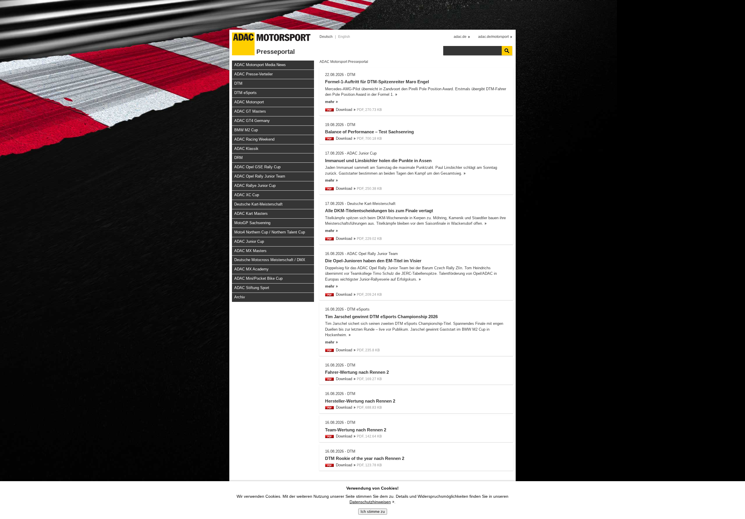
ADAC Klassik (246, 148)
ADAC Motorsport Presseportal (344, 62)
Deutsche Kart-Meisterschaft (258, 204)
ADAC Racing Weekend (254, 139)
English (344, 37)
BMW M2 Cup (246, 130)
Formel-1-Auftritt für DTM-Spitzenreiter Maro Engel (377, 81)
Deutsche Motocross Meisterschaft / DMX (269, 260)
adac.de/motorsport (493, 37)
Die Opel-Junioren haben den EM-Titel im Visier (373, 260)
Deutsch (326, 37)
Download (344, 109)
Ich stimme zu (373, 511)
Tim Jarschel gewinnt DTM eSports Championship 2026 (381, 316)
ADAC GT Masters (250, 111)
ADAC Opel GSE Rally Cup (257, 167)
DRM (238, 157)
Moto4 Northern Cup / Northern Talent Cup (269, 232)
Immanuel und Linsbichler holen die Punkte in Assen (378, 160)
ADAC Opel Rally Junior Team (259, 176)
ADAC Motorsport (249, 102)
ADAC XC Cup (246, 195)
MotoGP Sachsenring (252, 223)
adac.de (460, 37)
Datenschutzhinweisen (370, 501)
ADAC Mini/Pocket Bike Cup (258, 278)
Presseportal (275, 51)
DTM (238, 83)
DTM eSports (245, 93)
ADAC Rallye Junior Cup (255, 185)
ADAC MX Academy (251, 269)
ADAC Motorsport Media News (260, 65)
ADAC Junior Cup (249, 241)
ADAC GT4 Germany (252, 120)
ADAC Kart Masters (251, 213)
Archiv (239, 297)
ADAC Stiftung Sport (251, 288)
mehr (329, 102)
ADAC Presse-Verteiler (253, 74)
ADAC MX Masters (250, 251)
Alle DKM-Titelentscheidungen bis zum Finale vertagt (379, 210)
